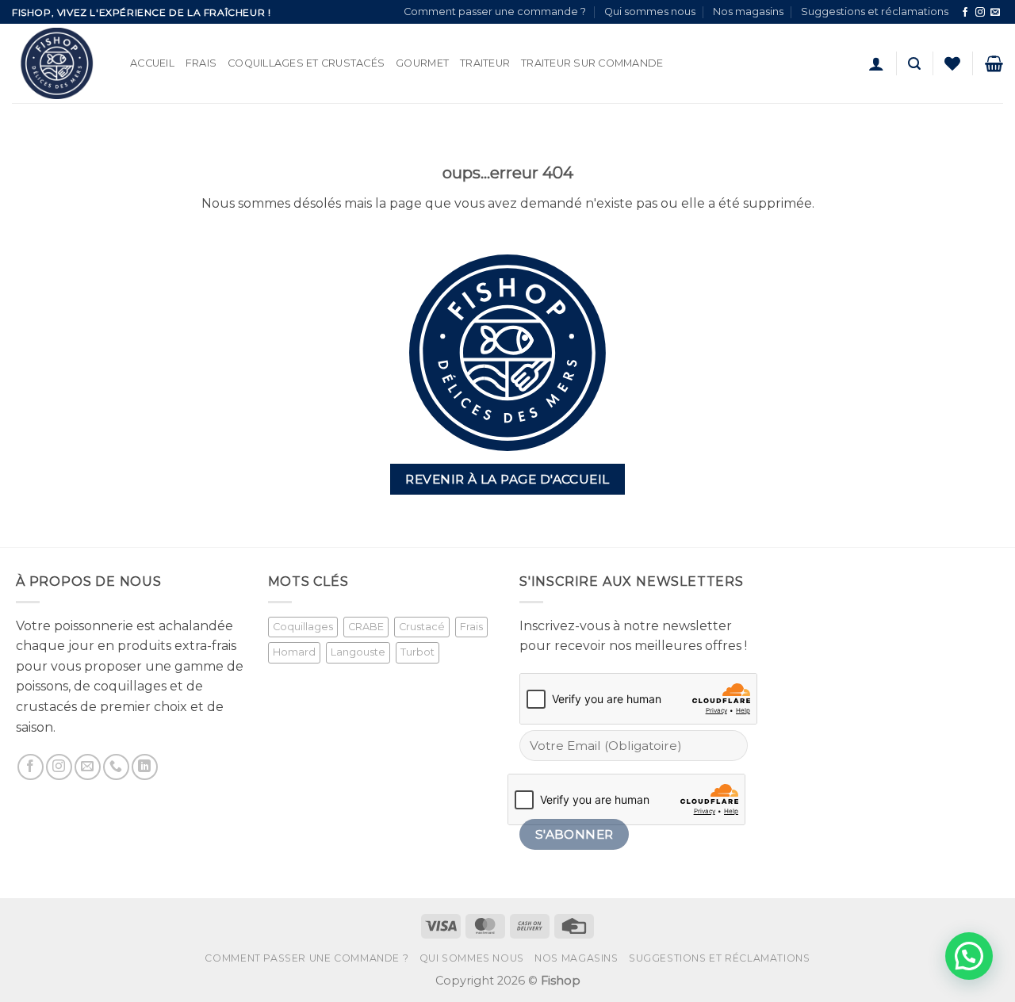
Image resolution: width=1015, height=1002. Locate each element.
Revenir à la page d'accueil (507, 479)
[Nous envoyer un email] (995, 12)
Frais (201, 63)
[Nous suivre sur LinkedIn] (145, 767)
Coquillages (303, 627)
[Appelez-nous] (116, 767)
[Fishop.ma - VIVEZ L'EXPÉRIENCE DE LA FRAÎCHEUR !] (59, 63)
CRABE (366, 627)
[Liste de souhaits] (952, 63)
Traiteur (485, 63)
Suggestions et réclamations (874, 11)
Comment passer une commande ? (495, 11)
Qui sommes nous (649, 11)
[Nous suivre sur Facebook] (965, 12)
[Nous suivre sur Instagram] (980, 12)
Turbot (417, 652)
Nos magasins (748, 11)
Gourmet (422, 63)
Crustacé (422, 627)
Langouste (358, 652)
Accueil (152, 63)
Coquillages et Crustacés (306, 63)
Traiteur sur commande (592, 63)
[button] (876, 63)
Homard (294, 652)
